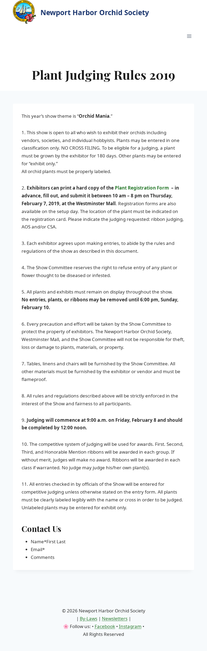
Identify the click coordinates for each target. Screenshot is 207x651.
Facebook (105, 626)
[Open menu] (189, 36)
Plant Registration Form (142, 188)
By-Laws (88, 618)
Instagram (130, 626)
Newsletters (114, 618)
